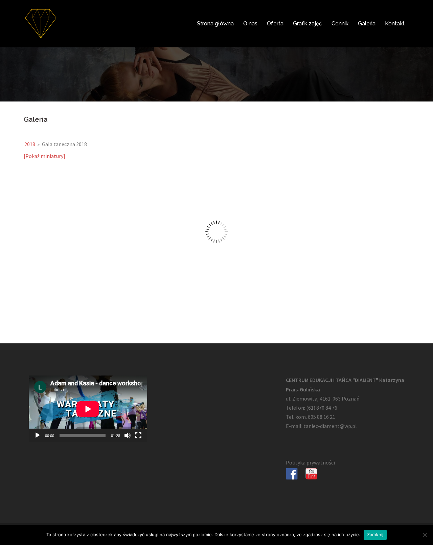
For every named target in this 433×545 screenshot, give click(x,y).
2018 (29, 144)
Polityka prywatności (310, 462)
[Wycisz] (127, 435)
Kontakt (395, 23)
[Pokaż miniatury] (44, 156)
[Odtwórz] (37, 435)
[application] (88, 409)
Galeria (366, 23)
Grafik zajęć (307, 23)
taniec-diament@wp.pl (330, 426)
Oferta (275, 23)
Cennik (340, 23)
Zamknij (375, 534)
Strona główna (215, 23)
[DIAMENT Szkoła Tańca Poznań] (41, 23)
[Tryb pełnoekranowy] (138, 435)
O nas (250, 23)
